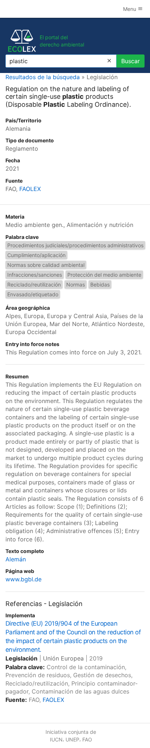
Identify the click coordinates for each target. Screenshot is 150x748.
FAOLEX (30, 188)
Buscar (130, 61)
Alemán (15, 559)
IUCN (56, 739)
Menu (130, 9)
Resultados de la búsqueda (42, 77)
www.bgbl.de (23, 579)
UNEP (72, 739)
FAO (87, 739)
